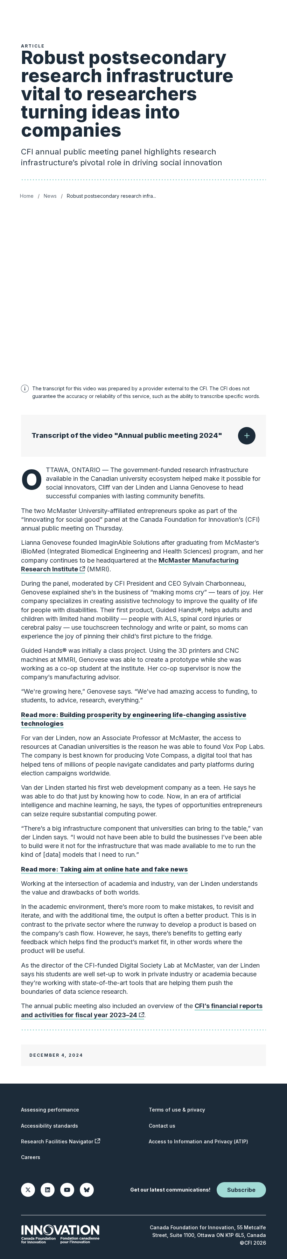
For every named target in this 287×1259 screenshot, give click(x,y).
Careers (30, 1157)
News (50, 196)
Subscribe (241, 1189)
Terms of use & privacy (177, 1110)
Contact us (162, 1126)
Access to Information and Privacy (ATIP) (198, 1141)
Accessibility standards (49, 1126)
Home (27, 196)
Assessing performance (50, 1110)
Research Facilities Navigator (57, 1141)
